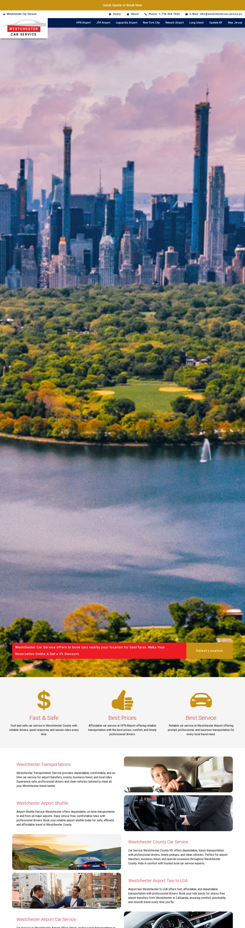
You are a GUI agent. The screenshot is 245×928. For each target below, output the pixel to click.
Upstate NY (215, 22)
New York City (151, 22)
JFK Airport (103, 22)
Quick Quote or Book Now (122, 5)
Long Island (196, 22)
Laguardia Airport (126, 22)
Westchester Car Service (21, 14)
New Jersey (235, 22)
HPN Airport (83, 22)
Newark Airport (174, 22)
